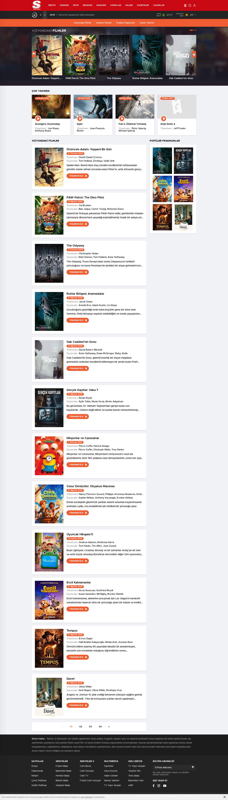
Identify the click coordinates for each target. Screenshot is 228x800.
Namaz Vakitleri (111, 781)
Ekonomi (87, 5)
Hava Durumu (111, 771)
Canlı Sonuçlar (87, 771)
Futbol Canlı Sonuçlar (90, 781)
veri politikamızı (86, 797)
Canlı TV (84, 776)
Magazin (101, 5)
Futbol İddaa (62, 766)
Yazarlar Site (134, 771)
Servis (52, 5)
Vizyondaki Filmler (82, 23)
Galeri (129, 5)
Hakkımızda (37, 771)
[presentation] (41, 15)
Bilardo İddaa (62, 781)
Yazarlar (158, 5)
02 (80, 727)
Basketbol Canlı (135, 781)
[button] (191, 30)
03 (90, 727)
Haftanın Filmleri (104, 23)
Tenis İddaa (133, 776)
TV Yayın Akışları (112, 785)
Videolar (115, 5)
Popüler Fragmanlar (125, 23)
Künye (34, 766)
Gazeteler (143, 5)
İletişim (34, 776)
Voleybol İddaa (63, 785)
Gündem (64, 5)
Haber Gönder (111, 776)
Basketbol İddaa (63, 771)
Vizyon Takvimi (147, 23)
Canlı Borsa (85, 766)
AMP (130, 785)
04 (100, 727)
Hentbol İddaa (62, 776)
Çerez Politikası (39, 781)
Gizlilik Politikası (39, 785)
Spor (75, 5)
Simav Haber (38, 739)
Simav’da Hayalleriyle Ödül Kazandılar (76, 15)
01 (71, 727)
